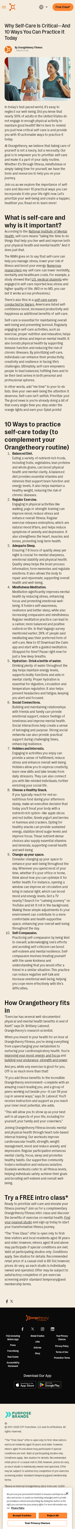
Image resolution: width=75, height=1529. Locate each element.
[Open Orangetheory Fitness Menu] (4, 7)
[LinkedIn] (52, 1329)
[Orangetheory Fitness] (37, 1318)
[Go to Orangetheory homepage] (19, 7)
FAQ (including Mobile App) (13, 1338)
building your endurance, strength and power (36, 1060)
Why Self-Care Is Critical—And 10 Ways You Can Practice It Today (37, 32)
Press (13, 1345)
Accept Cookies (22, 1515)
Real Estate (13, 1357)
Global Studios (37, 1336)
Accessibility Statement (13, 1364)
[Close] (67, 1493)
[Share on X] (11, 1301)
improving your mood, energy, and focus (32, 1055)
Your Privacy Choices (37, 1523)
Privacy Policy (62, 1346)
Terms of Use (62, 1352)
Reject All (53, 1515)
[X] (32, 1329)
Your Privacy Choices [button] (62, 1338)
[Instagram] (42, 1329)
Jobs (37, 1341)
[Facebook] (22, 1329)
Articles (37, 1347)
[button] (43, 7)
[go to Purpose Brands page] (18, 1414)
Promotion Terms (62, 1358)
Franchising (13, 1351)
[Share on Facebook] (7, 1301)
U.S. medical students (47, 279)
